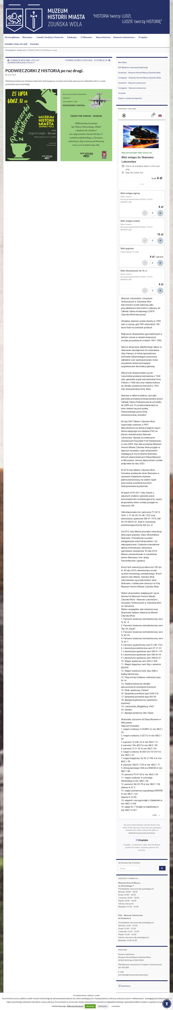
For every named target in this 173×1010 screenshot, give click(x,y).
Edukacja (72, 37)
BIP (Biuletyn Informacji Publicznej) (133, 67)
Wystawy (27, 37)
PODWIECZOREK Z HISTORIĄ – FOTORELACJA (86, 60)
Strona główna (12, 37)
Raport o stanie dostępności (130, 98)
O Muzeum (86, 37)
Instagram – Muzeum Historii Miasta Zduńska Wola (139, 78)
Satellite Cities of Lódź (16, 44)
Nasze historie (103, 37)
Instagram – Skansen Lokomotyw (132, 88)
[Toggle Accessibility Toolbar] (167, 1004)
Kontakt (34, 44)
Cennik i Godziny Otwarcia (49, 37)
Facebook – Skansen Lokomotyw (132, 83)
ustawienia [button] (116, 1006)
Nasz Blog (122, 62)
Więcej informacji (75, 1006)
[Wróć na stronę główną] (86, 18)
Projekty (143, 37)
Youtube (122, 93)
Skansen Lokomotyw (124, 37)
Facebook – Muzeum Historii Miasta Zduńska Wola (139, 72)
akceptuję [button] (90, 1006)
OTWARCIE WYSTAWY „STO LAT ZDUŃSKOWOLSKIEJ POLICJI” (23, 61)
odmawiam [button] (102, 1006)
